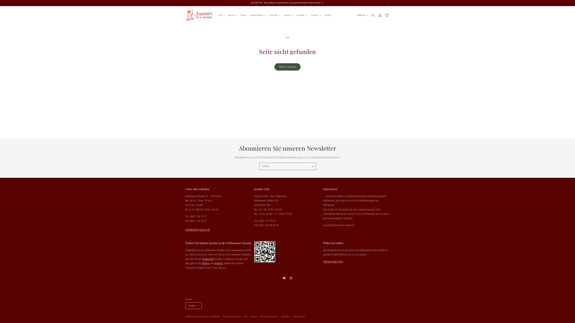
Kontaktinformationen (269, 317)
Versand (253, 317)
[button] (221, 15)
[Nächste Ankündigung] (388, 3)
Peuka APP (208, 259)
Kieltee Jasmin (198, 317)
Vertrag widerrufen (333, 261)
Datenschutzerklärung (232, 317)
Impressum (285, 317)
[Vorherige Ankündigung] (186, 3)
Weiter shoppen (287, 66)
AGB (245, 317)
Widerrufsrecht (299, 317)
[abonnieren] (312, 166)
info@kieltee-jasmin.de (197, 229)
